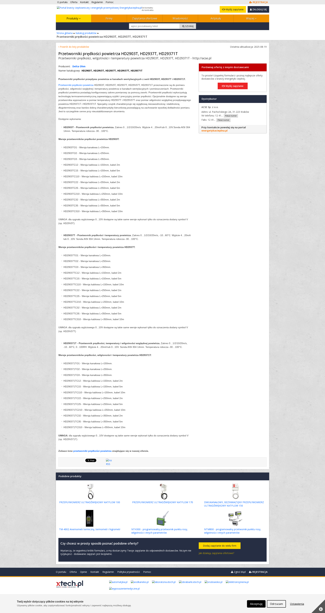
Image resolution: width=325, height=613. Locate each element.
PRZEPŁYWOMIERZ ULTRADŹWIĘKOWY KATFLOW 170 (162, 502)
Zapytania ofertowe (144, 18)
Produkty (73, 18)
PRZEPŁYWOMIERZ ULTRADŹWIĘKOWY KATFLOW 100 (89, 502)
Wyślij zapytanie (234, 9)
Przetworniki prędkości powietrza (75, 85)
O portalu (61, 571)
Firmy (109, 18)
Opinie (83, 571)
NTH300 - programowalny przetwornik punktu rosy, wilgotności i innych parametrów (159, 531)
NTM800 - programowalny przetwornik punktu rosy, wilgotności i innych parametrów (232, 531)
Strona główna (65, 33)
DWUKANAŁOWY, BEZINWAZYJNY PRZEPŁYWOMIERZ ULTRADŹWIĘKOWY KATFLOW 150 (234, 504)
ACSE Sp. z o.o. (210, 107)
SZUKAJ (189, 26)
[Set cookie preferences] (318, 606)
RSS (108, 464)
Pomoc (147, 571)
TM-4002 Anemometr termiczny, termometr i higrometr (89, 529)
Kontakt (94, 571)
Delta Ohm (78, 66)
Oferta (73, 571)
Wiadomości (180, 18)
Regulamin (108, 571)
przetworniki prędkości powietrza (92, 451)
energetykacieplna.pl (214, 130)
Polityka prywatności (128, 571)
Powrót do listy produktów (74, 46)
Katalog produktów (85, 33)
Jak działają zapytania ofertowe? (216, 553)
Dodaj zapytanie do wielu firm (219, 545)
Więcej (250, 18)
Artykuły (216, 18)
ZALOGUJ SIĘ (259, 9)
